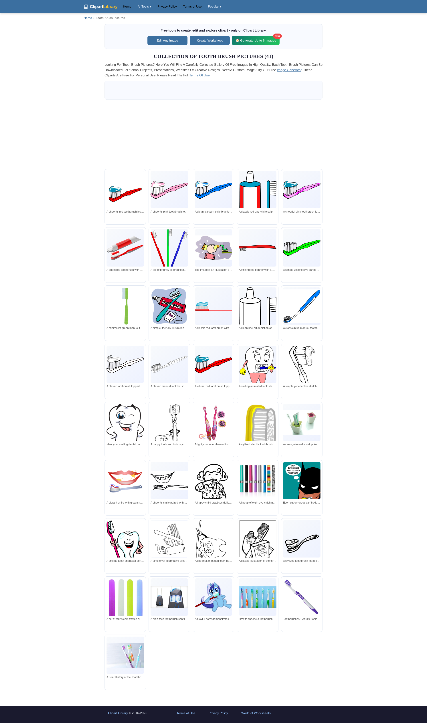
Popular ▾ (214, 6)
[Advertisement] (213, 134)
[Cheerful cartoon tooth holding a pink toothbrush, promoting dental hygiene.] (125, 542)
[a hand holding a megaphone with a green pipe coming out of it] (213, 247)
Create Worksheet (210, 40)
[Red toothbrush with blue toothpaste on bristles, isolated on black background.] (213, 306)
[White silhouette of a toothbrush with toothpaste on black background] (301, 544)
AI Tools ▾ (144, 6)
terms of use (199, 75)
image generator (289, 70)
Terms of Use (192, 6)
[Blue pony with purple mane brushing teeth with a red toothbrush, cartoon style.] (213, 597)
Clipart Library (118, 713)
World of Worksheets (256, 713)
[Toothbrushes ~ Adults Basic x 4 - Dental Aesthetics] (301, 597)
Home (127, 6)
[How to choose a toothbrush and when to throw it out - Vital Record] (257, 597)
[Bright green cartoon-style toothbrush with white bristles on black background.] (301, 248)
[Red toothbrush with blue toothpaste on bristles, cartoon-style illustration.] (213, 364)
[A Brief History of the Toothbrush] (125, 655)
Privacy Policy (167, 6)
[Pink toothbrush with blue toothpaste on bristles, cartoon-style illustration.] (301, 190)
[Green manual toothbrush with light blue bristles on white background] (125, 306)
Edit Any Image (167, 40)
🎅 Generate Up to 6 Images (258, 39)
